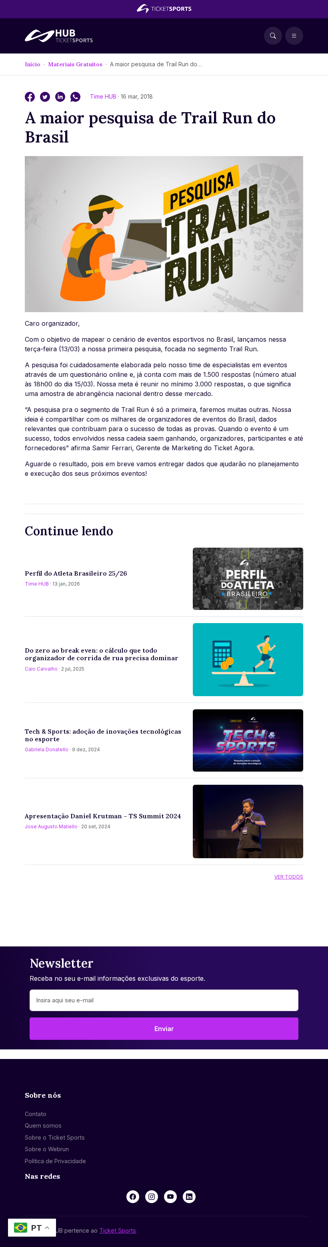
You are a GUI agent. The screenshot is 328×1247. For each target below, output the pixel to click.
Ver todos (288, 877)
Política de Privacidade (55, 1161)
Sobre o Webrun (47, 1149)
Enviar (164, 1029)
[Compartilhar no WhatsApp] (75, 96)
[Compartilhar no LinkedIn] (61, 96)
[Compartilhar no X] (46, 96)
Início (32, 64)
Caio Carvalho (41, 669)
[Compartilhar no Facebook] (31, 96)
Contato (35, 1113)
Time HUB (104, 96)
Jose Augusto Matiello (51, 826)
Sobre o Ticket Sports (55, 1137)
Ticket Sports (117, 1230)
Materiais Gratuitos (75, 64)
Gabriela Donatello (46, 749)
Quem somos (43, 1125)
